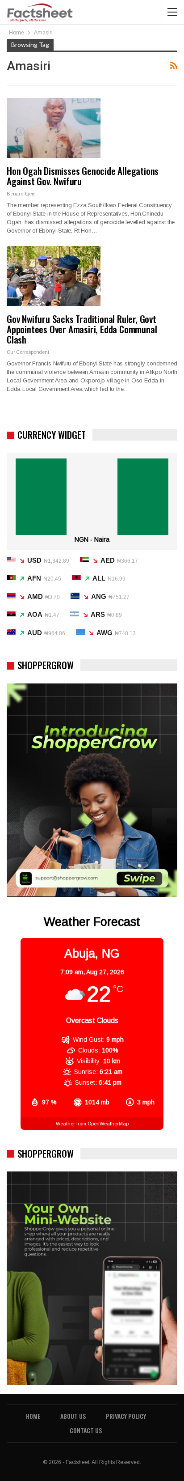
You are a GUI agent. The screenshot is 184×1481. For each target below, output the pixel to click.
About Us (73, 1416)
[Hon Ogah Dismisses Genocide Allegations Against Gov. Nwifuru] (53, 128)
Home (33, 1416)
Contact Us (86, 1430)
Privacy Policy (126, 1416)
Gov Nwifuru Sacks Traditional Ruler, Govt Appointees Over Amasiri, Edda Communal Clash (82, 329)
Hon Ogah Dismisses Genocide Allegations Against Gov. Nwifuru (83, 176)
